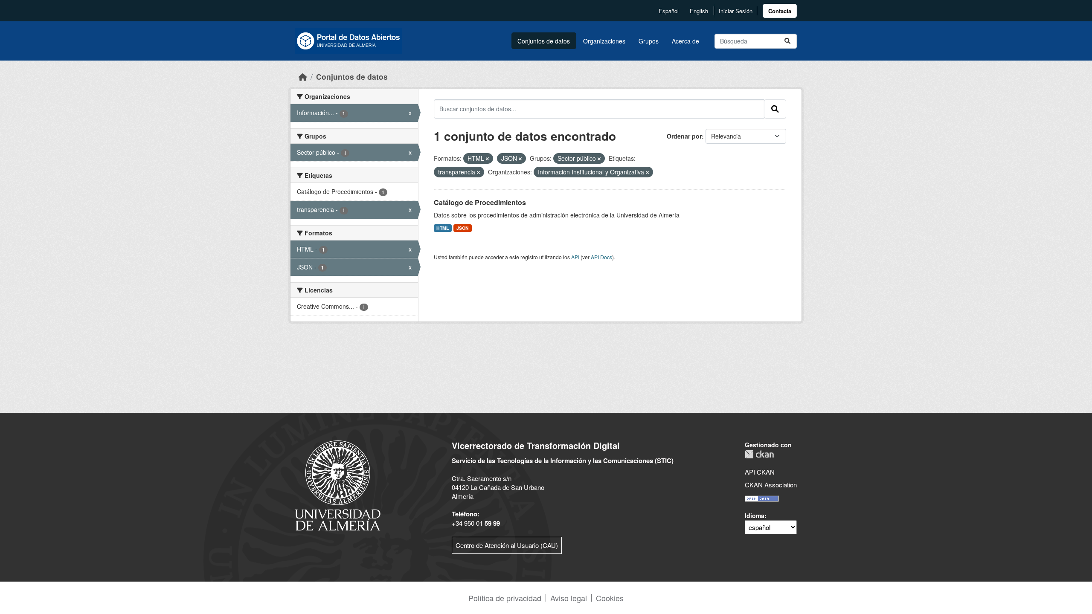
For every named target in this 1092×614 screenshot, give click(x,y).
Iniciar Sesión (735, 11)
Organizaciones (604, 41)
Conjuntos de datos (543, 41)
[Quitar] (487, 158)
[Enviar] (787, 41)
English (699, 11)
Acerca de (685, 41)
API (575, 257)
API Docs (601, 257)
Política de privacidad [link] (504, 597)
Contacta (779, 11)
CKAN (759, 454)
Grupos (649, 41)
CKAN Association (771, 484)
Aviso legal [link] (568, 597)
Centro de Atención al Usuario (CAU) (507, 545)
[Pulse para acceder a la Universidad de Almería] (337, 484)
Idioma (754, 515)
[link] (780, 11)
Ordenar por (684, 136)
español (669, 11)
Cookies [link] (610, 597)
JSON (462, 228)
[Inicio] (303, 76)
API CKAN (760, 471)
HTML (442, 228)
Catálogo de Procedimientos (480, 202)
